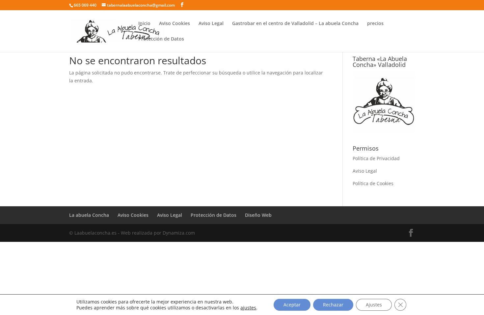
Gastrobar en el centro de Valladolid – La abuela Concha (295, 23)
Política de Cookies (373, 183)
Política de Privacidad (376, 158)
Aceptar (292, 304)
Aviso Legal (211, 23)
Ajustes (374, 304)
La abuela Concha (89, 215)
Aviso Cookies (174, 23)
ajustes (248, 308)
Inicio (144, 23)
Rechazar (333, 304)
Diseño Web (258, 215)
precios (375, 23)
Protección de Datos (161, 39)
